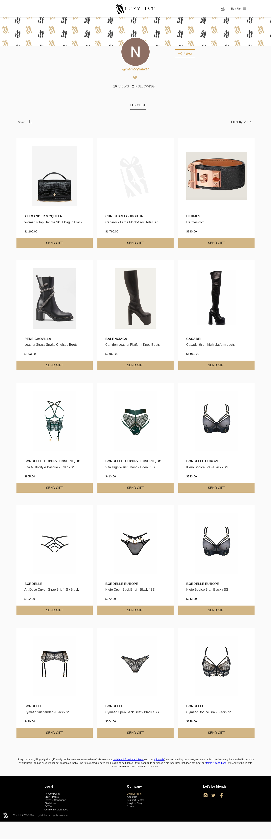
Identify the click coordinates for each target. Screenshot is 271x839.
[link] (135, 8)
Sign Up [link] (236, 8)
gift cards (159, 759)
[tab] (138, 105)
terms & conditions (216, 763)
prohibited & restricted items (128, 759)
